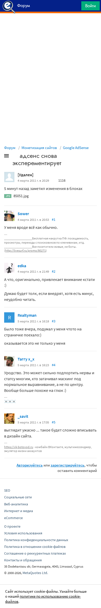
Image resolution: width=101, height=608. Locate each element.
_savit (23, 416)
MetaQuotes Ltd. (35, 572)
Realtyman (27, 315)
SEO (7, 490)
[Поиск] (76, 7)
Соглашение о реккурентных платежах (35, 553)
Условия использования (23, 533)
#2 (53, 271)
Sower (23, 213)
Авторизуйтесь (30, 465)
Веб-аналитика (16, 504)
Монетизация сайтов (39, 147)
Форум (10, 147)
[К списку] (15, 157)
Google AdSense (76, 147)
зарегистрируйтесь (67, 465)
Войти (90, 6)
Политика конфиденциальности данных (36, 540)
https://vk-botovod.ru (18, 447)
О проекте (12, 526)
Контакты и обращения (23, 560)
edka (22, 265)
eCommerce (13, 517)
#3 (53, 321)
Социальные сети (18, 497)
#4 (53, 365)
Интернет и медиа (18, 510)
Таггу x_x (26, 359)
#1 (53, 219)
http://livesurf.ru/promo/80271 (25, 250)
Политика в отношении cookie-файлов (35, 546)
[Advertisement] (50, 26)
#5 (53, 422)
